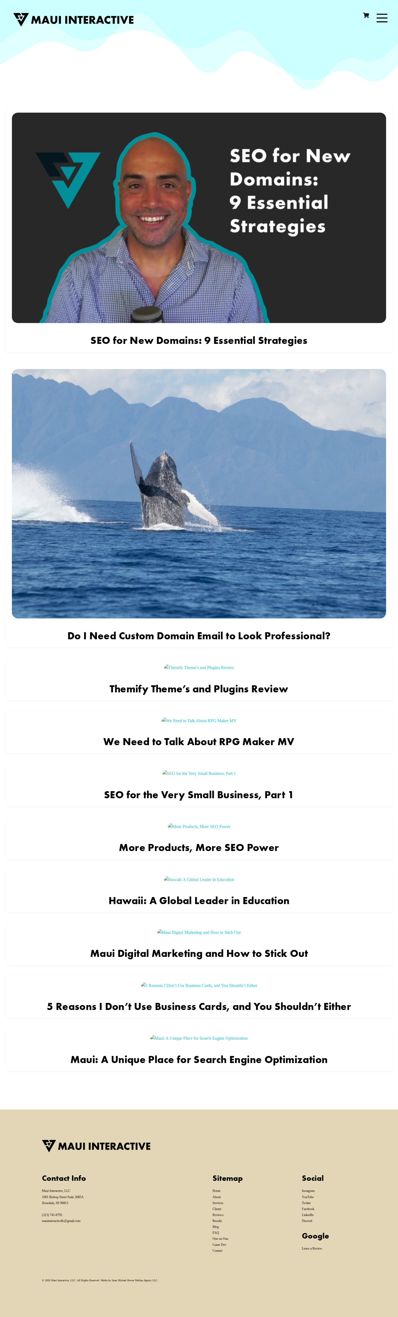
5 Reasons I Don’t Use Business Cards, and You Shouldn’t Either (199, 1006)
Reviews (218, 1215)
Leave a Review (312, 1248)
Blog (216, 1227)
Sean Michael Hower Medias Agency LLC (135, 1280)
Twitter (306, 1203)
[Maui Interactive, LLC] (70, 23)
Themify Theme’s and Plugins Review (199, 689)
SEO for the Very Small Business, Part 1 (199, 794)
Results (217, 1221)
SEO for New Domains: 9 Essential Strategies (199, 340)
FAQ (216, 1233)
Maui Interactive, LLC (63, 1280)
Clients (217, 1209)
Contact (217, 1251)
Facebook (308, 1209)
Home (216, 1191)
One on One (220, 1239)
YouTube (308, 1197)
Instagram (308, 1191)
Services (218, 1203)
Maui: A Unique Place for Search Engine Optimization (199, 1059)
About (217, 1197)
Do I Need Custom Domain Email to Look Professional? (199, 636)
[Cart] (366, 15)
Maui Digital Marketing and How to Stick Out (199, 953)
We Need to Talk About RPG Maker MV (198, 741)
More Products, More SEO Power (199, 847)
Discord (307, 1221)
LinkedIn (308, 1215)
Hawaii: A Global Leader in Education (199, 900)
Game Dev (219, 1245)
